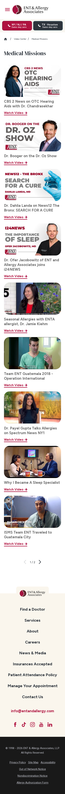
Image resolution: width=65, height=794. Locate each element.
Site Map (33, 762)
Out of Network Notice (32, 769)
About (32, 631)
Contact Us (32, 696)
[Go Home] (7, 39)
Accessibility (48, 762)
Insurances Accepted (32, 664)
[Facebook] (15, 724)
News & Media (32, 653)
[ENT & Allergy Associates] (30, 9)
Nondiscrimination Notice (32, 775)
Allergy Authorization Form (32, 782)
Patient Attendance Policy (32, 674)
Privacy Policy (18, 762)
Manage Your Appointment (33, 685)
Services (32, 620)
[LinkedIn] (49, 724)
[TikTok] (23, 724)
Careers (32, 642)
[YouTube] (41, 724)
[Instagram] (32, 724)
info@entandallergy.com (32, 711)
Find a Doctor (32, 609)
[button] (7, 9)
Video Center (20, 39)
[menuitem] (32, 609)
